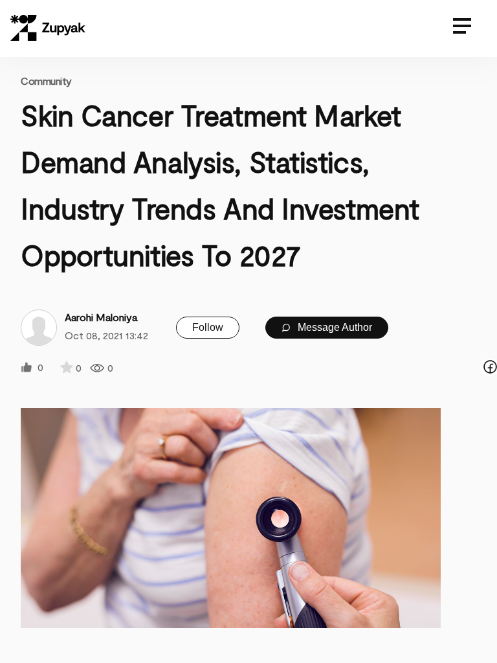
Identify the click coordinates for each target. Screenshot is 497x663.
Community (46, 80)
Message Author (333, 327)
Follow (207, 327)
